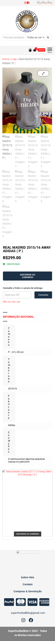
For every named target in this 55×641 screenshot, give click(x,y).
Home (5, 59)
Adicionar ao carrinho (27, 276)
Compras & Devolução (27, 591)
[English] (45, 2)
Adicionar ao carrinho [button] (27, 534)
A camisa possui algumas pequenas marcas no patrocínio (26, 460)
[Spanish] (50, 2)
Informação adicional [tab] (18, 316)
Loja (14, 59)
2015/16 (12, 388)
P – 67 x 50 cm (16, 352)
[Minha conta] (30, 50)
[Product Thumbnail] (43, 73)
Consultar (43, 294)
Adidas (11, 425)
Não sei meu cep (11, 301)
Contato (28, 584)
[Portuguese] (39, 2)
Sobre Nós (27, 577)
